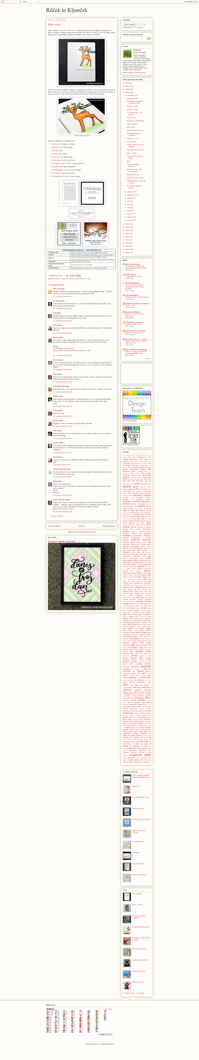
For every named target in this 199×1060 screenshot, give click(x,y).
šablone (148, 713)
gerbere (125, 548)
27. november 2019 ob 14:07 (62, 392)
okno (135, 630)
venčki (133, 735)
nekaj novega (133, 618)
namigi (134, 614)
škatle (149, 715)
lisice (134, 587)
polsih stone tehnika (141, 653)
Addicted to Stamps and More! (137, 304)
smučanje (126, 700)
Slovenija (130, 698)
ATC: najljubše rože (139, 491)
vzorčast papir (142, 741)
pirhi (124, 647)
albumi (136, 487)
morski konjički (133, 610)
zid (146, 752)
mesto (132, 601)
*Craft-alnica (135, 465)
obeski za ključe (140, 622)
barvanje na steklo (128, 495)
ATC (137, 489)
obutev (144, 624)
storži (140, 711)
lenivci (141, 585)
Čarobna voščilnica (139, 949)
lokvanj (149, 587)
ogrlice (142, 628)
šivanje (144, 715)
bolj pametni (139, 508)
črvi (146, 519)
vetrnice (143, 735)
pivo (150, 647)
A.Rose (55, 410)
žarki (136, 760)
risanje (141, 680)
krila (129, 581)
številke (125, 722)
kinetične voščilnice (144, 568)
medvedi (148, 599)
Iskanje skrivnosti (133, 174)
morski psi (143, 610)
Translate (139, 27)
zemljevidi (133, 752)
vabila (141, 731)
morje (143, 608)
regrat (138, 677)
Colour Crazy (56, 157)
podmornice (148, 649)
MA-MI (138, 50)
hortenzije (126, 554)
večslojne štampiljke (139, 733)
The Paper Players (132, 283)
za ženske (131, 748)
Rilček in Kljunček (67, 9)
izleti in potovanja (130, 558)
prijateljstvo (127, 669)
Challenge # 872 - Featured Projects (137, 297)
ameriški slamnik (145, 487)
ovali (145, 636)
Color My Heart (57, 154)
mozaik (149, 610)
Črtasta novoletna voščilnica (138, 917)
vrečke (140, 739)
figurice (138, 542)
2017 (127, 227)
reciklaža (132, 677)
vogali (124, 739)
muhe (129, 612)
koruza (125, 579)
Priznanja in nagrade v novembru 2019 (135, 102)
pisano (134, 647)
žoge (141, 762)
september (131, 195)
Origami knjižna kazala (140, 927)
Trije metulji (131, 118)
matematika (148, 597)
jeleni (77, 278)
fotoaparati (126, 544)
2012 (127, 243)
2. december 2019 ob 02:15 (62, 465)
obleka (134, 624)
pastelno (126, 643)
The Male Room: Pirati (140, 797)
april (129, 211)
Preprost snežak (138, 864)
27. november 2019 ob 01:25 (62, 382)
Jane (54, 313)
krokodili (125, 583)
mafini (131, 591)
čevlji (129, 516)
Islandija (143, 556)
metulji (125, 604)
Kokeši (139, 575)
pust (149, 673)
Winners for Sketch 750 (133, 324)
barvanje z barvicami (61, 278)
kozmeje (139, 579)
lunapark (144, 589)
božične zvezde (145, 510)
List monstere (137, 894)
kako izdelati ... (133, 564)
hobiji (143, 552)
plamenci (126, 649)
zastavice (142, 750)
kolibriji (130, 577)
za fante (145, 744)
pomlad (134, 656)
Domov (82, 526)
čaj (132, 515)
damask (125, 521)
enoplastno (146, 540)
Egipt (140, 533)
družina (148, 531)
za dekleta (136, 744)
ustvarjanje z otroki (131, 731)
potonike (126, 662)
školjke (131, 717)
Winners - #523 (130, 305)
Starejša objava (109, 526)
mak (149, 591)
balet (129, 493)
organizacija (127, 634)
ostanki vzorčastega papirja (137, 635)
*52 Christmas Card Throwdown (133, 455)
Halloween (126, 552)
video (131, 737)
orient (137, 634)
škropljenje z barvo (144, 717)
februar (130, 217)
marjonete (148, 595)
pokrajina (139, 651)
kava (134, 568)
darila (131, 521)
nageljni (143, 612)
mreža (124, 612)
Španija (135, 719)
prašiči (125, 664)
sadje (136, 685)
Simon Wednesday (132, 264)
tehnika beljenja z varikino (142, 722)
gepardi (149, 546)
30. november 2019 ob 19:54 (62, 426)
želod (141, 760)
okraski (141, 630)
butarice (141, 512)
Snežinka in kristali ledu (135, 121)
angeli (130, 489)
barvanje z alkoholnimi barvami (137, 499)
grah (150, 550)
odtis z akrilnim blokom (144, 626)
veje (149, 733)
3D (150, 481)
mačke (125, 591)
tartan (131, 722)
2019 (127, 92)
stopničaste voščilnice (130, 711)
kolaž (149, 575)
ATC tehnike (144, 489)
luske (149, 589)
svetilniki (142, 713)
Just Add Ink (56, 167)
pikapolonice (127, 645)
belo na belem (128, 506)
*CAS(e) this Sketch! (144, 461)
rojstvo (125, 682)
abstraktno (131, 484)
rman (146, 680)
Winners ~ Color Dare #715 (134, 333)
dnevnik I (133, 527)
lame (132, 585)
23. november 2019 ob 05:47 (62, 296)
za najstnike (134, 746)
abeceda (125, 484)
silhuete (136, 692)
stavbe (125, 709)
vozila (134, 739)
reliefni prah (146, 677)
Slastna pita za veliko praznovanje (134, 170)
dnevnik (126, 527)
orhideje (133, 634)
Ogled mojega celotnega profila (134, 72)
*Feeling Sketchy (139, 467)
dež (143, 523)
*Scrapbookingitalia (135, 475)
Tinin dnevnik (127, 725)
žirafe (130, 762)
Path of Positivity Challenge (136, 349)
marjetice (139, 595)
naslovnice (143, 616)
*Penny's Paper (134, 473)
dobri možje (135, 529)
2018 (127, 224)
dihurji (137, 525)
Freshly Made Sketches (60, 160)
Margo (55, 481)
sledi (137, 694)
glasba (135, 548)
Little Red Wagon (57, 170)
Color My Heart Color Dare (135, 331)
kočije (135, 575)
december (131, 95)
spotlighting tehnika (129, 707)
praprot (149, 662)
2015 (127, 233)
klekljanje (138, 571)
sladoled (133, 694)
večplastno (127, 733)
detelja (138, 523)
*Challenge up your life (131, 463)
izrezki (148, 558)
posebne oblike (136, 658)
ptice (144, 673)
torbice (127, 727)
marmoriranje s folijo (129, 597)
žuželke (146, 762)
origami (142, 634)
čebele (136, 515)
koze (134, 579)
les (145, 585)
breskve (125, 512)
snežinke (141, 700)
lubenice (130, 589)
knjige (149, 573)
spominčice (126, 704)
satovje (129, 687)
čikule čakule (136, 516)
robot (149, 680)
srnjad (149, 707)
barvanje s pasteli (129, 497)
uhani (149, 729)
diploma (148, 525)
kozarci (130, 579)
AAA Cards (55, 144)
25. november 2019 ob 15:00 (62, 355)
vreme (146, 739)
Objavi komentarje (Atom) (86, 532)
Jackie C (56, 443)
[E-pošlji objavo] (66, 275)
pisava (141, 647)
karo (134, 566)
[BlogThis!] (73, 275)
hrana (132, 554)
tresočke (148, 727)
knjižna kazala (128, 575)
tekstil (125, 723)
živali (89, 278)
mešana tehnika (143, 601)
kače (145, 562)
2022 (127, 83)
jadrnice (131, 560)
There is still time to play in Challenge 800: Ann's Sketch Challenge (134, 287)
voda (149, 737)
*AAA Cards (132, 457)
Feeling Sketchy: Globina (141, 819)
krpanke (137, 583)
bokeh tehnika (128, 508)
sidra (130, 692)
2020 (127, 89)
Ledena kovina (132, 124)
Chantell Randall (59, 386)
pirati (149, 645)
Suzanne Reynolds (60, 469)
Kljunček (147, 571)
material (125, 599)
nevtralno (147, 618)
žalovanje (130, 760)
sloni (124, 698)
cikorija (128, 514)
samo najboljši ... (145, 685)
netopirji (141, 618)
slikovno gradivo (144, 696)
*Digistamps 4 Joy (145, 465)
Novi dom (135, 852)
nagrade (148, 612)
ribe (135, 680)
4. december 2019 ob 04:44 (62, 477)
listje (138, 587)
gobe (145, 548)
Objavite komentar (57, 516)
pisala (129, 647)
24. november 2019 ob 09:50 (62, 321)
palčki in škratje (127, 641)
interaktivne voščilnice (131, 556)
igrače (145, 554)
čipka (143, 516)
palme (134, 641)
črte (142, 519)
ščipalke (138, 715)
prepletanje (135, 667)
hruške (137, 554)
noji (130, 620)
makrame (126, 593)
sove (143, 702)
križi (144, 581)
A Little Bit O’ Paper (66, 509)
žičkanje (125, 762)
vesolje (138, 735)
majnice (145, 591)
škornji (136, 717)
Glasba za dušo (138, 808)
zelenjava (126, 752)
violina (141, 737)
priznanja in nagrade (133, 671)
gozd (138, 550)
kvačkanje (126, 585)
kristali (133, 581)
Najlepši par (98, 252)
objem (125, 624)
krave (124, 581)
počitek (141, 649)
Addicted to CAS (57, 147)
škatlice (125, 717)
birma (135, 506)
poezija (125, 651)
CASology (55, 150)
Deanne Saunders (59, 500)
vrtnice (132, 741)
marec (129, 214)
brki (129, 512)
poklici (131, 651)
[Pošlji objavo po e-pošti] (71, 275)
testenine (145, 723)
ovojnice (125, 639)
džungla (133, 533)
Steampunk (133, 709)
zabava (138, 748)
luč (135, 589)
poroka (125, 658)
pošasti (148, 660)
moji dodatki (130, 608)
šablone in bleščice (129, 715)
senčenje (136, 687)
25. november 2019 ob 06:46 (62, 333)
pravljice (131, 664)
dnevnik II (141, 527)
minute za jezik (134, 604)
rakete (149, 675)
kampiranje (126, 566)
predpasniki (126, 666)
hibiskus (133, 552)
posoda (134, 660)
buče (137, 513)
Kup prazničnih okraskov (136, 130)
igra (141, 554)
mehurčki (125, 601)
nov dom (139, 620)
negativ (125, 618)
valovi (145, 731)
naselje (137, 616)
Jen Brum (56, 301)
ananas (125, 489)
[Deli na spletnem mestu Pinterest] (80, 275)
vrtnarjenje (126, 741)
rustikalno (131, 685)
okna (130, 630)
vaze (149, 731)
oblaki (129, 624)
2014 (127, 237)
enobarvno (135, 540)
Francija (143, 544)
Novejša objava (54, 526)
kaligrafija (147, 564)
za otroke (144, 746)
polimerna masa (128, 653)
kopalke (139, 577)
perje (142, 643)
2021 (127, 86)
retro (131, 680)
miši (141, 604)
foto (149, 542)
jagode (136, 560)
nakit (125, 614)
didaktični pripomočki (129, 525)
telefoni (130, 723)
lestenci (149, 585)
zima (149, 752)
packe (136, 639)
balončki (136, 493)
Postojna (141, 660)
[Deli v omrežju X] (75, 275)
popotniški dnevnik (145, 656)
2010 (127, 249)
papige (139, 641)
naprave (125, 616)
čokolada (148, 516)
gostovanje (131, 550)
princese (137, 669)
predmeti (148, 664)
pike (133, 645)
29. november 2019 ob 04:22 (62, 406)
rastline (125, 678)
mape (124, 595)
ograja (137, 628)
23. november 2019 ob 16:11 (62, 308)
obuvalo (149, 624)
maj (128, 207)
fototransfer (135, 544)
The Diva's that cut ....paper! (136, 339)
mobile (124, 606)
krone (131, 583)
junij (129, 204)
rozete (149, 682)
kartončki (141, 566)
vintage (136, 737)
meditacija (140, 599)
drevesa (126, 531)
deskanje (132, 523)
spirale (148, 702)
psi (139, 673)
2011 (127, 246)
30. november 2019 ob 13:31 (62, 416)
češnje (142, 515)
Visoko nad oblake (139, 875)
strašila (144, 711)
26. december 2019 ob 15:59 (62, 512)
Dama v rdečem (138, 982)
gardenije (126, 546)
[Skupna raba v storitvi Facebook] (77, 275)
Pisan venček (131, 142)
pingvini (138, 645)
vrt (150, 739)
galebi (149, 544)
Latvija (136, 585)
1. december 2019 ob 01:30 (62, 438)
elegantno (147, 533)
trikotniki (132, 729)
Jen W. (55, 457)
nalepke (130, 614)
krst (142, 583)
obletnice (139, 624)
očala (132, 626)
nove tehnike (147, 620)
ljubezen (144, 587)
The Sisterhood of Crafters (60, 176)
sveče (136, 713)
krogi (149, 581)
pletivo (135, 649)
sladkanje (148, 692)
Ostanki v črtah (132, 109)
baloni (142, 493)
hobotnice (148, 552)
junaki (138, 562)
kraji (149, 579)
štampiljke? (147, 719)
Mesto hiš (135, 786)
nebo (149, 616)
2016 (127, 230)
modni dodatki (143, 606)
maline (142, 593)
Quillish (56, 396)
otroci (141, 636)
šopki (130, 719)
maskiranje (140, 597)
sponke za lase (146, 704)
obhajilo (149, 622)
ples (131, 649)
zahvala (144, 748)
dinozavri (142, 525)
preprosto (83, 278)
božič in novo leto (131, 510)
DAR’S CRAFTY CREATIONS (63, 350)
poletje (148, 651)
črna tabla (129, 519)
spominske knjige (136, 704)
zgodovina (141, 752)
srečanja (144, 706)
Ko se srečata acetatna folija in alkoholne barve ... (140, 777)
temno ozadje (137, 723)
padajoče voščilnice (145, 638)
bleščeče (72, 278)
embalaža (127, 535)
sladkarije (126, 694)
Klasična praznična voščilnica (133, 134)
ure (124, 731)
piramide (144, 645)
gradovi (144, 550)
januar (129, 220)
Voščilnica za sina (138, 971)
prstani (133, 673)
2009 (127, 252)
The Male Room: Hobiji (135, 150)
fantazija (126, 542)
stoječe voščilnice (145, 708)
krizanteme (139, 581)
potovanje (133, 662)
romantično (141, 682)
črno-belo (136, 519)
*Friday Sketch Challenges (137, 468)
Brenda (55, 360)
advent (137, 484)
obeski (132, 622)
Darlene (56, 337)
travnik (142, 727)
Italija (149, 556)
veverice (148, 735)
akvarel (127, 486)
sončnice (137, 702)
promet (148, 671)
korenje (149, 577)
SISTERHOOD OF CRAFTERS (63, 348)
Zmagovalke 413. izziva (133, 276)
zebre (149, 750)
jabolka (125, 560)
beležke (149, 504)
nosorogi (133, 620)
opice (149, 632)
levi (128, 587)
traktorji (137, 727)
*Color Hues (142, 463)
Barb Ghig (56, 289)
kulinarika (147, 583)
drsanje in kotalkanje (138, 531)
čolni (124, 519)
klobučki (139, 573)
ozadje (131, 639)
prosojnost (126, 673)
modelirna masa (132, 606)
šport (140, 719)
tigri (150, 723)
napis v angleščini (144, 614)
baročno (148, 493)
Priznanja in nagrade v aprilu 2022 (61, 541)
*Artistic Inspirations (130, 459)
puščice (125, 675)
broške (132, 513)
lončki (124, 589)
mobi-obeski (147, 604)
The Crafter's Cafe (58, 173)
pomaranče (126, 656)
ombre (144, 632)
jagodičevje (143, 560)
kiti (132, 571)
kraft (145, 579)
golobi (149, 548)
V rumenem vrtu (138, 842)
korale (144, 577)
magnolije (136, 591)
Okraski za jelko (132, 106)
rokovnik (132, 682)
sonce (130, 702)
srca (139, 706)
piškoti (146, 647)
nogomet (126, 620)
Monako (138, 608)
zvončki (138, 758)
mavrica (133, 599)
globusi (141, 548)
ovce (149, 636)
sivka (142, 692)
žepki (149, 760)
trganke (125, 729)
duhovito (126, 533)
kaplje (131, 566)
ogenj (124, 628)
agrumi (149, 484)
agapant (143, 484)
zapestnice (133, 750)
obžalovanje (126, 626)
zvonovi (143, 758)
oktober (130, 192)
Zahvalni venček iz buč (135, 178)
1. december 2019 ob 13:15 (62, 452)
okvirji (137, 632)
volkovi (129, 739)
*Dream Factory (127, 467)
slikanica (142, 694)
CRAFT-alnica (130, 274)
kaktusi (141, 564)
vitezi (145, 737)
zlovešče (125, 755)
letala (125, 587)
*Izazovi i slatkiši (137, 471)
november (131, 98)
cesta (146, 513)
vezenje (125, 737)
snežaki (133, 700)
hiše (138, 552)
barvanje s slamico (143, 497)
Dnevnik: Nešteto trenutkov (133, 165)
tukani (138, 729)
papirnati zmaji (146, 641)
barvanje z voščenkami (138, 504)
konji (134, 577)
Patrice (55, 374)
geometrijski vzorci (137, 546)
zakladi (125, 750)
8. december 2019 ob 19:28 (62, 495)
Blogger (111, 1044)
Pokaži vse (148, 358)
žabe (149, 758)
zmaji (124, 758)
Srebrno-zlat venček (139, 960)
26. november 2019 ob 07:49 (62, 370)
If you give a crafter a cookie (61, 163)
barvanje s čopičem (142, 495)
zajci (149, 748)
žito (134, 762)
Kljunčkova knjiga (129, 573)
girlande (130, 548)
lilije (131, 587)
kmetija (144, 573)
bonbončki (147, 508)
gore (124, 550)
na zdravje (136, 612)
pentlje (134, 643)
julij (128, 201)
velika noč (126, 735)
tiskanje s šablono (137, 725)
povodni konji (142, 662)
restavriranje (126, 680)
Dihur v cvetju (137, 905)
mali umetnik (135, 593)
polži (150, 653)
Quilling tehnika (134, 675)
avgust (130, 198)
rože (125, 684)
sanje (124, 687)
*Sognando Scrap (136, 477)
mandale (148, 593)
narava (131, 616)
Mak (128, 161)
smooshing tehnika (142, 698)
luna (139, 589)
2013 (127, 240)
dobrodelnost (147, 529)
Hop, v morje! (132, 153)
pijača (149, 643)
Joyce (55, 430)
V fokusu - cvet (132, 138)
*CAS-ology (133, 461)
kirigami (125, 571)
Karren (55, 325)
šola (124, 719)
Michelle (56, 420)
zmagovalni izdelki (140, 755)
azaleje (125, 493)
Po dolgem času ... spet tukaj (133, 993)
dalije (149, 519)
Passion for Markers (133, 312)
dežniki (148, 523)
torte (132, 727)
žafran (124, 760)
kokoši (144, 575)
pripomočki (147, 669)
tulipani (143, 729)
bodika (148, 506)
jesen (130, 562)
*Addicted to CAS (144, 457)
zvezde (131, 758)
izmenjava (141, 558)
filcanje (144, 542)
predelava (139, 664)
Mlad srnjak (131, 127)
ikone (149, 554)
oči (135, 626)
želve (145, 760)
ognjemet (131, 628)
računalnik (143, 675)
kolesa (125, 577)
